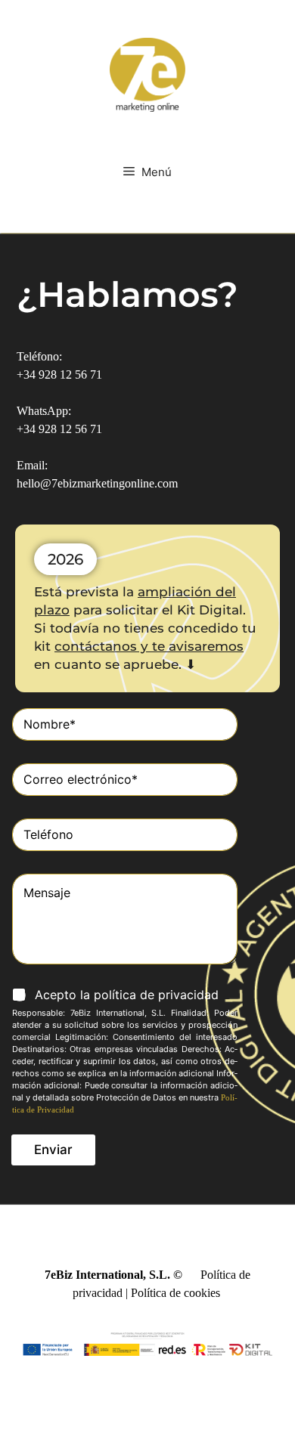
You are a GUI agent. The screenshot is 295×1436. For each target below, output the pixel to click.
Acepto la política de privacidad (127, 994)
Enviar (53, 1149)
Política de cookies (175, 1292)
